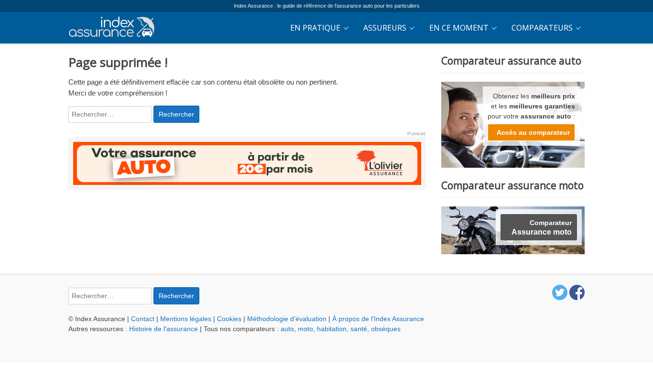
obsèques (386, 329)
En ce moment (459, 27)
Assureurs (384, 27)
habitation (332, 329)
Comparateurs (542, 27)
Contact (142, 319)
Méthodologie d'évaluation (286, 319)
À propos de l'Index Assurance (378, 319)
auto (287, 329)
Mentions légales (185, 319)
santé (358, 329)
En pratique (315, 27)
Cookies (229, 319)
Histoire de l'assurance (163, 329)
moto (305, 329)
